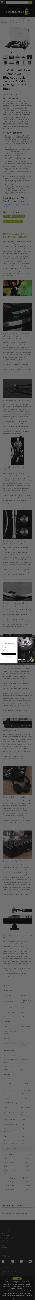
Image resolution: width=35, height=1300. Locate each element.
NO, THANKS (9, 656)
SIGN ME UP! (8, 653)
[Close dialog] (34, 638)
